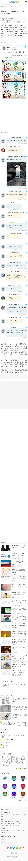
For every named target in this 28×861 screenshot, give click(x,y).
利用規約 (3, 839)
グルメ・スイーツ (6, 825)
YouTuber (7, 821)
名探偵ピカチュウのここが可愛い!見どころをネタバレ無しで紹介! (19, 570)
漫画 (2, 821)
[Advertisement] (14, 115)
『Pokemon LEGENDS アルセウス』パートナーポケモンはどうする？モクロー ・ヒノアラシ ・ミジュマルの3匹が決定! (19, 658)
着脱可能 (5, 686)
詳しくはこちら (20, 768)
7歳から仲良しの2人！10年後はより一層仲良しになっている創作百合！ (19, 699)
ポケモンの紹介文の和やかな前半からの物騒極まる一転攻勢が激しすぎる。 (19, 563)
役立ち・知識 (6, 742)
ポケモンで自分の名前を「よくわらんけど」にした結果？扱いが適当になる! (19, 664)
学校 (25, 814)
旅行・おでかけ (15, 652)
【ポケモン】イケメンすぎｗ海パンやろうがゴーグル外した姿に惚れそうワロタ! (19, 625)
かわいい (14, 550)
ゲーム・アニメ (15, 823)
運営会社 (3, 841)
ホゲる (4, 684)
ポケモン (17, 684)
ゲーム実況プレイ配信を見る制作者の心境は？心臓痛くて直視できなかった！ (19, 716)
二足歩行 (23, 684)
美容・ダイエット (19, 735)
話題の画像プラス (11, 19)
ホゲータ (10, 684)
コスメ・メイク (6, 735)
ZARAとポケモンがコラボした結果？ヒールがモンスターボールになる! (19, 547)
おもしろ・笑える (16, 558)
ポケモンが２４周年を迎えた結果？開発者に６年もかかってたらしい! (19, 578)
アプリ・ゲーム (15, 660)
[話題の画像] (14, 2)
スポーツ (14, 814)
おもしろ (5, 745)
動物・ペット (15, 825)
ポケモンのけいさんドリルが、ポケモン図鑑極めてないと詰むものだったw (19, 672)
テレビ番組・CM (8, 739)
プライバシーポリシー (19, 839)
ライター (16, 841)
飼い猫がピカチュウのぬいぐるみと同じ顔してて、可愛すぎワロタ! (19, 641)
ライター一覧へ (22, 800)
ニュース (14, 582)
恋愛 (13, 703)
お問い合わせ (4, 843)
